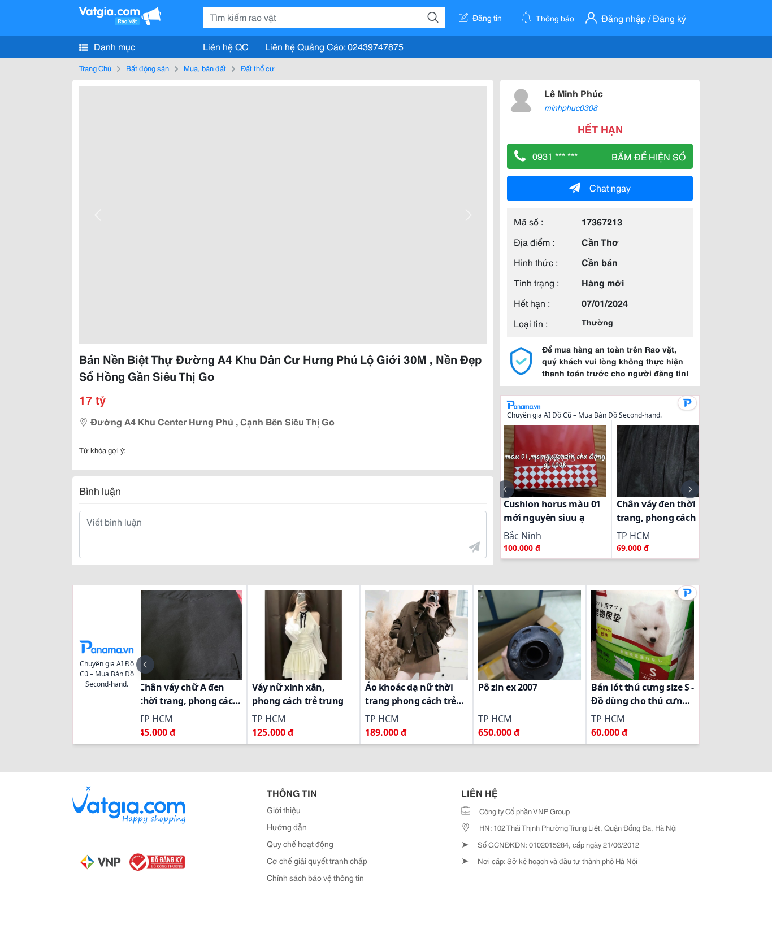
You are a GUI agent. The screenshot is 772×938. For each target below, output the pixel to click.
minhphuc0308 (570, 107)
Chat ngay (610, 187)
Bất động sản (147, 68)
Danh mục (113, 46)
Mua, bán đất (205, 68)
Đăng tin (487, 17)
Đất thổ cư (258, 68)
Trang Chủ (95, 68)
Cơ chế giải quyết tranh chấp (317, 860)
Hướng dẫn (287, 826)
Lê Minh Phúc (573, 92)
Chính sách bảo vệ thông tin (315, 877)
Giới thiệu (284, 809)
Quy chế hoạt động (300, 843)
